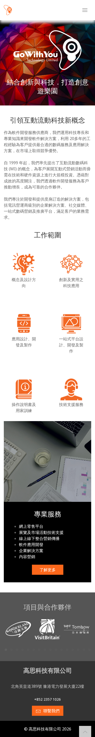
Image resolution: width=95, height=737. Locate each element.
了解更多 (48, 569)
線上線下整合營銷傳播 (39, 538)
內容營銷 (27, 556)
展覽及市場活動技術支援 (41, 532)
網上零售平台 (31, 526)
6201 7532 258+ (47, 699)
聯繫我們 (51, 711)
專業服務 (47, 513)
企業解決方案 (31, 550)
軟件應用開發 (31, 544)
